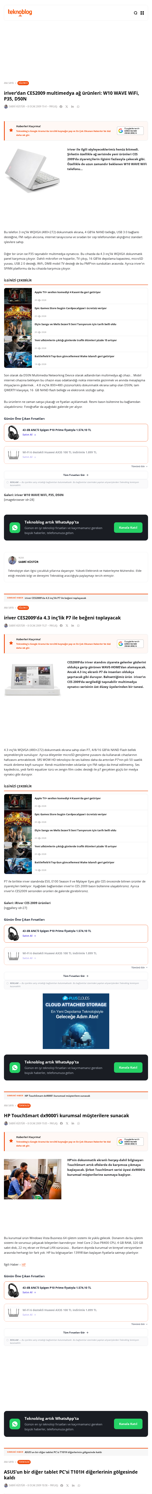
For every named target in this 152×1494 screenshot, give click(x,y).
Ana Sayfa (9, 83)
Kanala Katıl (128, 527)
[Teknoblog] (20, 13)
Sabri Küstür (17, 106)
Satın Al (27, 434)
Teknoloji (24, 1105)
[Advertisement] (76, 1377)
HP (24, 1264)
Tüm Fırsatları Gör (74, 475)
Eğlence (23, 82)
